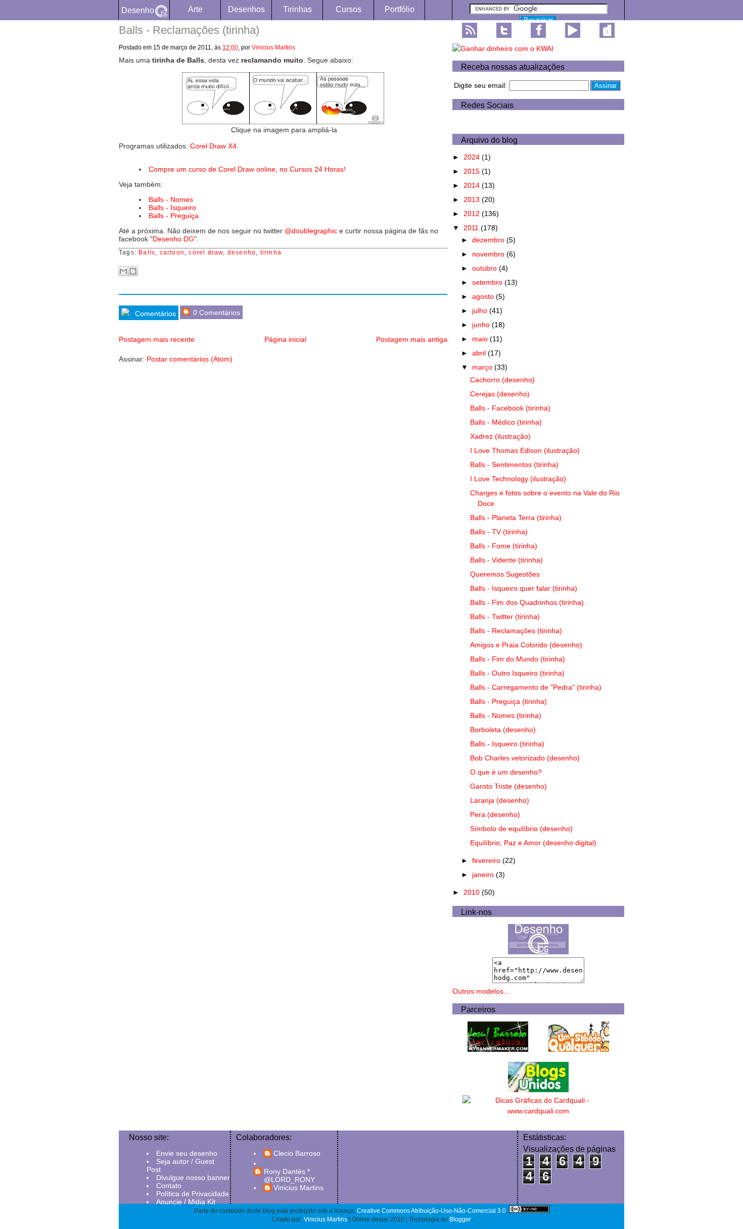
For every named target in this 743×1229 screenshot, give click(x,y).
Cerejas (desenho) (500, 394)
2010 (472, 892)
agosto (484, 296)
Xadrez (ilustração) (500, 436)
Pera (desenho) (495, 814)
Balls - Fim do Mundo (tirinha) (517, 659)
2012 (472, 214)
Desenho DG (173, 239)
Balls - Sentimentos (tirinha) (514, 464)
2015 (472, 171)
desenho (241, 252)
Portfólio (399, 9)
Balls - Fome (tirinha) (503, 546)
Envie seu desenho (186, 1153)
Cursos (348, 9)
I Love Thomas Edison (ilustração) (525, 450)
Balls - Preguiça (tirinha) (508, 701)
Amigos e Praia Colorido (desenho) (526, 645)
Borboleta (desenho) (503, 730)
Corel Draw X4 (213, 146)
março (483, 367)
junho (482, 325)
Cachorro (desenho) (502, 380)
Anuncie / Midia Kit (185, 1202)
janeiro (484, 874)
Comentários (154, 314)
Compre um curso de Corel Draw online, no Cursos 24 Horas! (247, 169)
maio (481, 339)
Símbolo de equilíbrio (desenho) (521, 829)
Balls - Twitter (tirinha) (505, 616)
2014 (472, 185)
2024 (472, 157)
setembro (488, 282)
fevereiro (487, 860)
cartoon (172, 252)
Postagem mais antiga (411, 339)
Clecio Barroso (296, 1153)
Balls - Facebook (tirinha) (510, 408)
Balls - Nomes (171, 199)
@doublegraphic (311, 231)
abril (480, 353)
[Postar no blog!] (133, 271)
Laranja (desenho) (499, 800)
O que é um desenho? (506, 772)
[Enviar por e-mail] (123, 271)
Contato (168, 1186)
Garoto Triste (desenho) (508, 786)
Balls (146, 252)
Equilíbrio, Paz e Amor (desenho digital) (533, 843)
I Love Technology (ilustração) (518, 479)
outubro (485, 268)
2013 (472, 199)
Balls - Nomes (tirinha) (505, 715)
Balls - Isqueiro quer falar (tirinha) (523, 588)
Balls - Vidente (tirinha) (506, 560)
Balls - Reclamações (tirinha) (516, 631)
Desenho (137, 10)
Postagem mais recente (157, 339)
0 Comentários (215, 313)
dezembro (489, 240)
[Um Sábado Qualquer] (578, 1049)
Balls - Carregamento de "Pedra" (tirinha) (535, 687)
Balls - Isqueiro (172, 207)
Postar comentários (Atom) (190, 359)
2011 (472, 228)
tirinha (271, 252)
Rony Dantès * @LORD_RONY (289, 1175)
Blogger (460, 1219)
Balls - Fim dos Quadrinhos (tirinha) (527, 602)
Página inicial (285, 339)
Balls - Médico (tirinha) (506, 422)
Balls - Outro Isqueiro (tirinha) (517, 673)
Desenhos (246, 9)
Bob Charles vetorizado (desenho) (525, 758)
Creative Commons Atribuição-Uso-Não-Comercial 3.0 (431, 1210)
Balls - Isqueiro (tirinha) (507, 744)
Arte (195, 9)
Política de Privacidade (192, 1194)
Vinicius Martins (273, 47)
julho (480, 310)
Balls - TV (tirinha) (499, 532)
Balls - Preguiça (174, 216)
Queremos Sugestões (505, 574)
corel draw (206, 252)
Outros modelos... (480, 991)
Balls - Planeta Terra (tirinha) (516, 518)
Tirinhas (297, 9)
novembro (489, 254)
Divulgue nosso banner (193, 1177)
